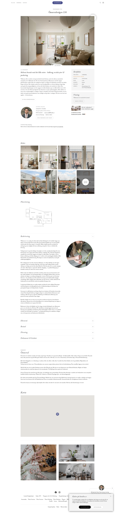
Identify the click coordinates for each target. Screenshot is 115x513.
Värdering (18, 2)
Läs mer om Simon (40, 115)
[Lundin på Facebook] (56, 492)
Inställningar (97, 507)
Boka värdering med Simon (44, 118)
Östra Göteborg (56, 499)
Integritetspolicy (51, 507)
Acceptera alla (85, 507)
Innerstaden (24, 499)
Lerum (55, 501)
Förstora (38, 216)
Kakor (58, 507)
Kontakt (25, 2)
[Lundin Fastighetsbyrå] (57, 2)
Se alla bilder (85, 182)
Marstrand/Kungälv (62, 501)
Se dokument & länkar (76, 112)
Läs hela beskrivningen (28, 99)
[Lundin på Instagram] (59, 492)
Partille (51, 501)
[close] (110, 496)
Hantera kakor (64, 507)
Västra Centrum (31, 499)
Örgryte (63, 499)
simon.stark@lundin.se (49, 113)
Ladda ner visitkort (48, 115)
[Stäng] (112, 488)
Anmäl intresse (79, 101)
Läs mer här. (60, 127)
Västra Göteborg (48, 499)
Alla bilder (57, 65)
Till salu (13, 2)
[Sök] (100, 3)
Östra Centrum (39, 499)
